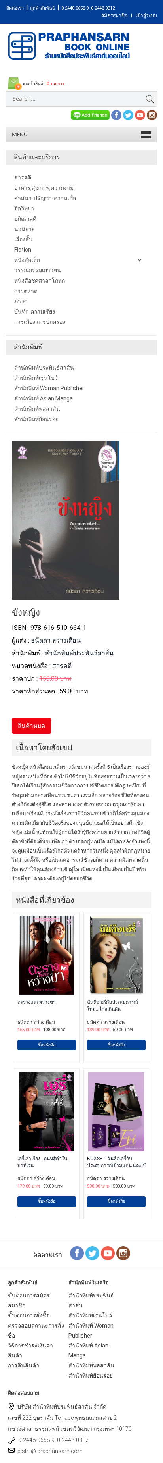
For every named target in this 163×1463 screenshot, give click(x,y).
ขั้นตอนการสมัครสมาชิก (29, 1300)
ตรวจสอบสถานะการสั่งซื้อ (36, 1330)
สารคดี (62, 666)
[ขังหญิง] (65, 595)
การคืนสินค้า (23, 1365)
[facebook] (116, 114)
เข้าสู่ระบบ (146, 15)
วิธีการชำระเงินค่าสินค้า (30, 1350)
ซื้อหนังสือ (46, 1044)
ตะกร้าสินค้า (43, 83)
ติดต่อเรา (15, 8)
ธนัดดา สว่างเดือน (56, 640)
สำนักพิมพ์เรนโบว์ (90, 1315)
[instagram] (152, 114)
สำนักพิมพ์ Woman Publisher (91, 1330)
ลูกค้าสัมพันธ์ (42, 8)
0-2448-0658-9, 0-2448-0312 (88, 8)
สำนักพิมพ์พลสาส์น (91, 1365)
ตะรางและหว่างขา (36, 1002)
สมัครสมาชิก (114, 15)
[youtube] (140, 114)
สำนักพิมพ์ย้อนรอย (90, 1376)
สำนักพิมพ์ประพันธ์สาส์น (79, 653)
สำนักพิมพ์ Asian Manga (88, 1350)
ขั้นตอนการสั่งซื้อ (28, 1315)
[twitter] (128, 114)
